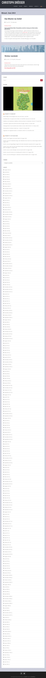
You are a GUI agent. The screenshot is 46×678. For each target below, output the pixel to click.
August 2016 (7, 418)
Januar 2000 (7, 643)
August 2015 (7, 441)
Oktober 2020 (7, 315)
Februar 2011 (7, 542)
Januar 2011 (7, 544)
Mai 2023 (6, 251)
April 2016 (7, 425)
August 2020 (7, 319)
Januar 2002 (7, 638)
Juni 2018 (6, 371)
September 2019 (8, 338)
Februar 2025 (7, 207)
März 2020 (7, 326)
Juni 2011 (6, 533)
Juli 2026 (6, 172)
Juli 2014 (6, 467)
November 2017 (8, 387)
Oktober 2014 (7, 460)
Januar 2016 (7, 432)
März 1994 (7, 657)
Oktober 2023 (7, 242)
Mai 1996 (6, 645)
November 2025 (8, 190)
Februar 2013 (7, 500)
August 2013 (7, 486)
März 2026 (7, 181)
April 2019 (7, 350)
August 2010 (7, 556)
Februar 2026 (7, 183)
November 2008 (8, 598)
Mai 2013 (6, 493)
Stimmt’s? (25, 6)
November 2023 (8, 240)
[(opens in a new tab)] (23, 48)
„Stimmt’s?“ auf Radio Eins (11, 135)
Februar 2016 (7, 430)
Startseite (15, 6)
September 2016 (8, 415)
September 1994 (8, 652)
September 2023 (8, 244)
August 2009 (7, 584)
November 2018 (8, 362)
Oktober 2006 (7, 619)
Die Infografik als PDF (9, 68)
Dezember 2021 (8, 287)
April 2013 (7, 495)
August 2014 (7, 465)
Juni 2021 (6, 296)
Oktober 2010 (7, 551)
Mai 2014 (6, 472)
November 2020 (8, 312)
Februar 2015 (7, 455)
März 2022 (7, 284)
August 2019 (7, 340)
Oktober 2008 (7, 601)
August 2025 (7, 198)
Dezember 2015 (8, 434)
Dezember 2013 (8, 481)
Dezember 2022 (8, 263)
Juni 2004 (6, 626)
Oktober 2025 (7, 193)
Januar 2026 (7, 186)
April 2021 (7, 301)
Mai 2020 (6, 322)
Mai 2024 (6, 226)
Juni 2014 (6, 469)
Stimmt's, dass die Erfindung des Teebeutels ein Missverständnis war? (16, 154)
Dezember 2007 (8, 612)
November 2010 (8, 549)
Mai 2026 (6, 176)
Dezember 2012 (8, 502)
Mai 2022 (6, 280)
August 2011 (7, 528)
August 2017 (7, 394)
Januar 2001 (7, 640)
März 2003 (7, 633)
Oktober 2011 (7, 523)
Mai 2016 (6, 422)
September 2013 (8, 483)
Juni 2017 (6, 399)
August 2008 (7, 605)
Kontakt (36, 6)
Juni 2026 (6, 174)
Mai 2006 (6, 622)
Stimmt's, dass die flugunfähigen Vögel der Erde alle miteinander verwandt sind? (18, 144)
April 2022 (7, 282)
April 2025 (7, 205)
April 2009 (7, 594)
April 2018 (7, 376)
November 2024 (8, 214)
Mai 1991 (6, 661)
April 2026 (7, 179)
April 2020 (7, 324)
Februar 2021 (7, 305)
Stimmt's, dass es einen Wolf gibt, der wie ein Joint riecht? (14, 149)
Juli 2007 (6, 617)
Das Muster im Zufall (13, 19)
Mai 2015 (6, 448)
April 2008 (7, 610)
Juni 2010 (6, 561)
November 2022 (8, 265)
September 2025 (8, 195)
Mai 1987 (6, 664)
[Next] (41, 99)
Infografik (13, 59)
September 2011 (8, 526)
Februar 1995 (7, 650)
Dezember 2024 (8, 212)
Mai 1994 (6, 654)
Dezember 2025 (8, 188)
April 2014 (7, 474)
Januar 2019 (7, 357)
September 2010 (8, 554)
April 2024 (7, 228)
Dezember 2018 (8, 359)
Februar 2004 (7, 631)
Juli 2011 (6, 530)
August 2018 (7, 369)
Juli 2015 (6, 444)
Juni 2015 (6, 446)
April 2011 (7, 537)
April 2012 (7, 519)
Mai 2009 (6, 591)
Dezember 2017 (8, 385)
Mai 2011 (6, 535)
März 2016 (7, 427)
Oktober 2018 (7, 364)
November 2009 (8, 577)
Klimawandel (18, 59)
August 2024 (7, 219)
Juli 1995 (6, 647)
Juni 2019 (6, 345)
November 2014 (8, 458)
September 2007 (8, 615)
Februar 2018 (7, 380)
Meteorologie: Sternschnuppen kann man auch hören (13, 116)
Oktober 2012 (7, 507)
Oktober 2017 (7, 390)
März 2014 (7, 476)
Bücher (20, 6)
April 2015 (7, 451)
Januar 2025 (7, 209)
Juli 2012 (6, 514)
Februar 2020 (7, 329)
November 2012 (8, 504)
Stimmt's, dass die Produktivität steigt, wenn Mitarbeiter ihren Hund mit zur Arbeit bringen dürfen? (22, 140)
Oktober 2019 (7, 336)
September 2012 (8, 509)
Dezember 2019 (8, 331)
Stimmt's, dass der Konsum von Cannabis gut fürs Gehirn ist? (15, 152)
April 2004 (7, 629)
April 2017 (7, 404)
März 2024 (7, 230)
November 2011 (8, 521)
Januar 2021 (7, 308)
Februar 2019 (7, 355)
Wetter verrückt (11, 56)
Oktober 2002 (7, 636)
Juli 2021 (6, 294)
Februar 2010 (7, 570)
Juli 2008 (6, 608)
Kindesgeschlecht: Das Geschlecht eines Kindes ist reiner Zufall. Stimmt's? (17, 125)
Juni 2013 (6, 490)
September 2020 (8, 317)
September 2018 (8, 366)
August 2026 (7, 169)
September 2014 (8, 462)
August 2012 (7, 512)
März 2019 (7, 352)
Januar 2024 (7, 235)
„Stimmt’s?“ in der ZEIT (9, 114)
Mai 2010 (6, 563)
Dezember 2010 (8, 547)
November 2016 (8, 413)
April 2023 (7, 254)
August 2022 (7, 273)
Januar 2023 (7, 261)
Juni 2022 (6, 277)
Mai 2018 (6, 373)
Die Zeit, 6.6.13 (7, 63)
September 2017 (8, 392)
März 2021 (7, 303)
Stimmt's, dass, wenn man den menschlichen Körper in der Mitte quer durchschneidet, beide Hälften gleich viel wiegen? (22, 147)
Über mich (31, 6)
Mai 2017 (6, 401)
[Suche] (41, 80)
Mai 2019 (6, 347)
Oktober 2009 (7, 579)
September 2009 (8, 582)
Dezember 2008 (8, 596)
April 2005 (7, 624)
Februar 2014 (7, 479)
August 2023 (7, 247)
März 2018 (7, 378)
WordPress (33, 676)
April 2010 (7, 565)
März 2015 (7, 453)
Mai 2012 (6, 516)
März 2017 (7, 406)
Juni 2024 (6, 223)
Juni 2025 (6, 200)
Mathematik (14, 22)
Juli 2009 (6, 587)
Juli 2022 (6, 275)
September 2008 (8, 603)
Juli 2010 (6, 558)
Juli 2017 (6, 397)
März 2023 (7, 256)
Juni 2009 (6, 589)
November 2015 (8, 437)
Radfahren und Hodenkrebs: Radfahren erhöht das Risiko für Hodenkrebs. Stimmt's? (19, 121)
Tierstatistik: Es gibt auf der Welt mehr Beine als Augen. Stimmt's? (16, 123)
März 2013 (7, 497)
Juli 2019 (6, 343)
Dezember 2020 (8, 310)
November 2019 (8, 333)
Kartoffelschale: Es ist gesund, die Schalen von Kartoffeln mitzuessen (16, 118)
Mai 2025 (6, 202)
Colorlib (25, 676)
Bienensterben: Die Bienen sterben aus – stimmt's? (13, 128)
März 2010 (7, 568)
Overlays (41, 88)
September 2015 (8, 439)
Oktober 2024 (7, 216)
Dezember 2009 (8, 575)
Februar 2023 (7, 258)
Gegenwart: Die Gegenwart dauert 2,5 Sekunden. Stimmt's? (14, 130)
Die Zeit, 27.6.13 (7, 25)
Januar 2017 (7, 411)
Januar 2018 (7, 383)
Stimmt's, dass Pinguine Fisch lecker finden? (11, 138)
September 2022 (8, 270)
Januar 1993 (7, 659)
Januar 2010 (7, 572)
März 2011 (7, 540)
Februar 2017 (7, 408)
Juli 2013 (6, 488)
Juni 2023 (6, 249)
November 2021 (8, 289)
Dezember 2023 (8, 237)
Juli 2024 (6, 221)
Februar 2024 (7, 233)
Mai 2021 (6, 298)
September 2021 (8, 291)
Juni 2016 (6, 420)
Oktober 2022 (7, 268)
